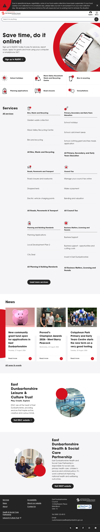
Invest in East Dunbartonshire (76, 257)
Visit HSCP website (62, 486)
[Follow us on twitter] (70, 528)
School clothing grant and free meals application (80, 142)
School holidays (71, 123)
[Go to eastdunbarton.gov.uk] (11, 13)
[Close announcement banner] (97, 5)
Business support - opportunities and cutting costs (79, 247)
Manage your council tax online (78, 179)
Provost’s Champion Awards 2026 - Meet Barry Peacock (51, 338)
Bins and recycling (35, 140)
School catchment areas (74, 132)
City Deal (31, 255)
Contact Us (31, 507)
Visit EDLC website (21, 420)
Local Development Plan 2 (38, 245)
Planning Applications (36, 235)
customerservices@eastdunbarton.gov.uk (67, 520)
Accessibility (32, 500)
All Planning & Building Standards (42, 267)
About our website (34, 503)
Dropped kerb (33, 189)
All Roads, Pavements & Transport (42, 211)
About (5, 507)
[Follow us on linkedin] (95, 528)
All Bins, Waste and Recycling (40, 152)
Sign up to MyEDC (13, 59)
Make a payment (71, 189)
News (5, 503)
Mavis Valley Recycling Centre (40, 130)
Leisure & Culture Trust (11, 518)
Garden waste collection (38, 120)
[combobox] (50, 19)
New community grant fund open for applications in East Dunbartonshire (19, 340)
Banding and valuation (74, 199)
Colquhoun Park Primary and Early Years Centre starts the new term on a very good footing (82, 340)
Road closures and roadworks (39, 179)
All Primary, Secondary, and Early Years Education (79, 154)
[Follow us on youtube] (77, 528)
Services (6, 500)
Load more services (39, 282)
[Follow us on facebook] (83, 528)
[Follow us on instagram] (89, 528)
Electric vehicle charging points (40, 199)
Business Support (71, 237)
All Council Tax (71, 211)
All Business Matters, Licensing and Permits (80, 269)
